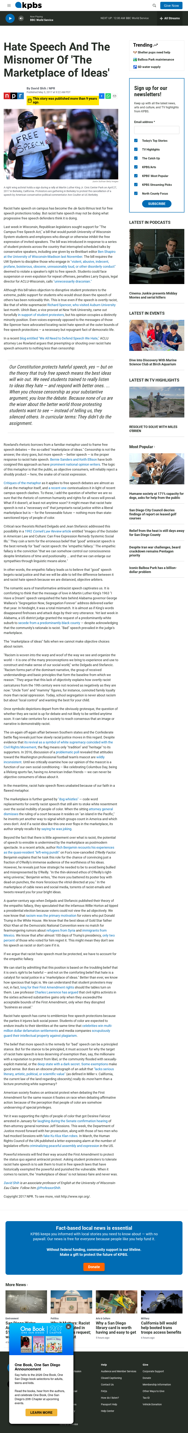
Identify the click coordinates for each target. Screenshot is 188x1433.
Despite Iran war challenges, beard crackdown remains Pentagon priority (154, 551)
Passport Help (109, 1404)
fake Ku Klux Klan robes (60, 1136)
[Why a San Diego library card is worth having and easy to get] (116, 1301)
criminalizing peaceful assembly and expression (64, 1146)
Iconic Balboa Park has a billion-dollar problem (153, 570)
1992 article (48, 531)
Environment (12, 1318)
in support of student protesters (41, 315)
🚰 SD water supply (147, 67)
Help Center (107, 1410)
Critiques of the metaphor (22, 483)
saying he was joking (56, 829)
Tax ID (146, 1397)
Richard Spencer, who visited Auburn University (81, 305)
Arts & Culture (103, 1318)
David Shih (11, 1183)
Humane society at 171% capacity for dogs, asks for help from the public (156, 496)
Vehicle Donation (152, 1404)
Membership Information (157, 1384)
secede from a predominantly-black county (49, 623)
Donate (94, 1267)
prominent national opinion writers (75, 464)
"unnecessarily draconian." (72, 281)
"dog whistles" (68, 799)
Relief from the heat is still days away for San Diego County (156, 533)
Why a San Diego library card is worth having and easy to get (116, 1328)
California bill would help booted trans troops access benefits (161, 1328)
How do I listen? (110, 1397)
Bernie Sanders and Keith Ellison (73, 459)
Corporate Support (153, 1371)
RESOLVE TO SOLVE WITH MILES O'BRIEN (153, 429)
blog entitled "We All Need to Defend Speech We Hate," (59, 338)
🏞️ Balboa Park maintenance (153, 59)
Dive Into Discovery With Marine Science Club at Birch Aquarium (153, 362)
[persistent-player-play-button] (10, 18)
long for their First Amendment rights (47, 987)
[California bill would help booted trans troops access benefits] (161, 1301)
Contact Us (107, 1384)
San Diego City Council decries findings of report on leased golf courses (152, 514)
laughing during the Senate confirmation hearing (72, 1121)
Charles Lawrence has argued (56, 992)
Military (145, 1318)
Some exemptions (94, 1064)
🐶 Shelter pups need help (151, 52)
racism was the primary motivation (51, 915)
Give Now (171, 5)
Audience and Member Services (118, 1371)
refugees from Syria (60, 930)
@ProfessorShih (48, 1188)
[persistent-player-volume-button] (21, 18)
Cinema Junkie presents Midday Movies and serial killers (153, 295)
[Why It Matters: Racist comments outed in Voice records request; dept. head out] (71, 1301)
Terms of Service (68, 1424)
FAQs (104, 1391)
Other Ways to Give (153, 1391)
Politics (55, 1318)
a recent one (57, 488)
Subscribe (156, 204)
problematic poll (67, 752)
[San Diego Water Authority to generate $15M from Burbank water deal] (26, 1301)
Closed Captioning (111, 1377)
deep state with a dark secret (58, 1064)
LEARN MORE (41, 1412)
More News (16, 1284)
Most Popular (141, 446)
